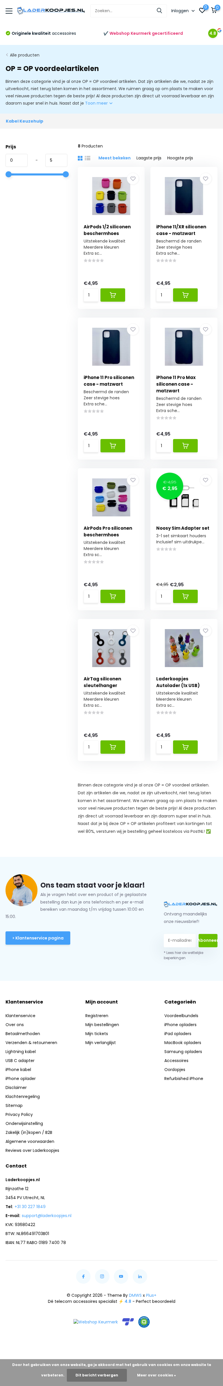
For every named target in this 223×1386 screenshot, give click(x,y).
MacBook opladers (182, 1043)
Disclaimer (16, 1087)
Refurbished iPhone (183, 1078)
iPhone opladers (180, 1025)
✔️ (143, 33)
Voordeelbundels (181, 1016)
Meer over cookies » (156, 1375)
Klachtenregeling (23, 1096)
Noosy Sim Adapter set (182, 528)
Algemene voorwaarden (30, 1141)
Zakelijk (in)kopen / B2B (29, 1132)
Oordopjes (174, 1069)
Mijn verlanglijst (100, 1043)
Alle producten (24, 55)
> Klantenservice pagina (38, 938)
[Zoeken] (159, 10)
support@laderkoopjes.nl (46, 1216)
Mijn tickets (96, 1034)
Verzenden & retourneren (31, 1043)
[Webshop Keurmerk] (95, 1322)
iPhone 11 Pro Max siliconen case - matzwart (176, 384)
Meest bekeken (114, 158)
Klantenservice (20, 1016)
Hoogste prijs (180, 158)
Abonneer (208, 940)
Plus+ (151, 1295)
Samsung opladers (183, 1051)
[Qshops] (144, 1322)
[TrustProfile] (128, 1321)
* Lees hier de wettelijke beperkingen (183, 955)
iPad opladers (177, 1034)
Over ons (15, 1025)
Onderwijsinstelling (24, 1123)
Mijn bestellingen (102, 1025)
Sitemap (14, 1105)
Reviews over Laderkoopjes (32, 1150)
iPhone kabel (18, 1069)
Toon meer (97, 103)
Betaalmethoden (23, 1034)
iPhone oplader (21, 1078)
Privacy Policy (19, 1114)
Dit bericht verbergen (96, 1375)
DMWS (135, 1295)
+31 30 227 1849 (30, 1207)
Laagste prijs (148, 158)
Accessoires (176, 1060)
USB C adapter (20, 1060)
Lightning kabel (21, 1051)
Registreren (96, 1016)
